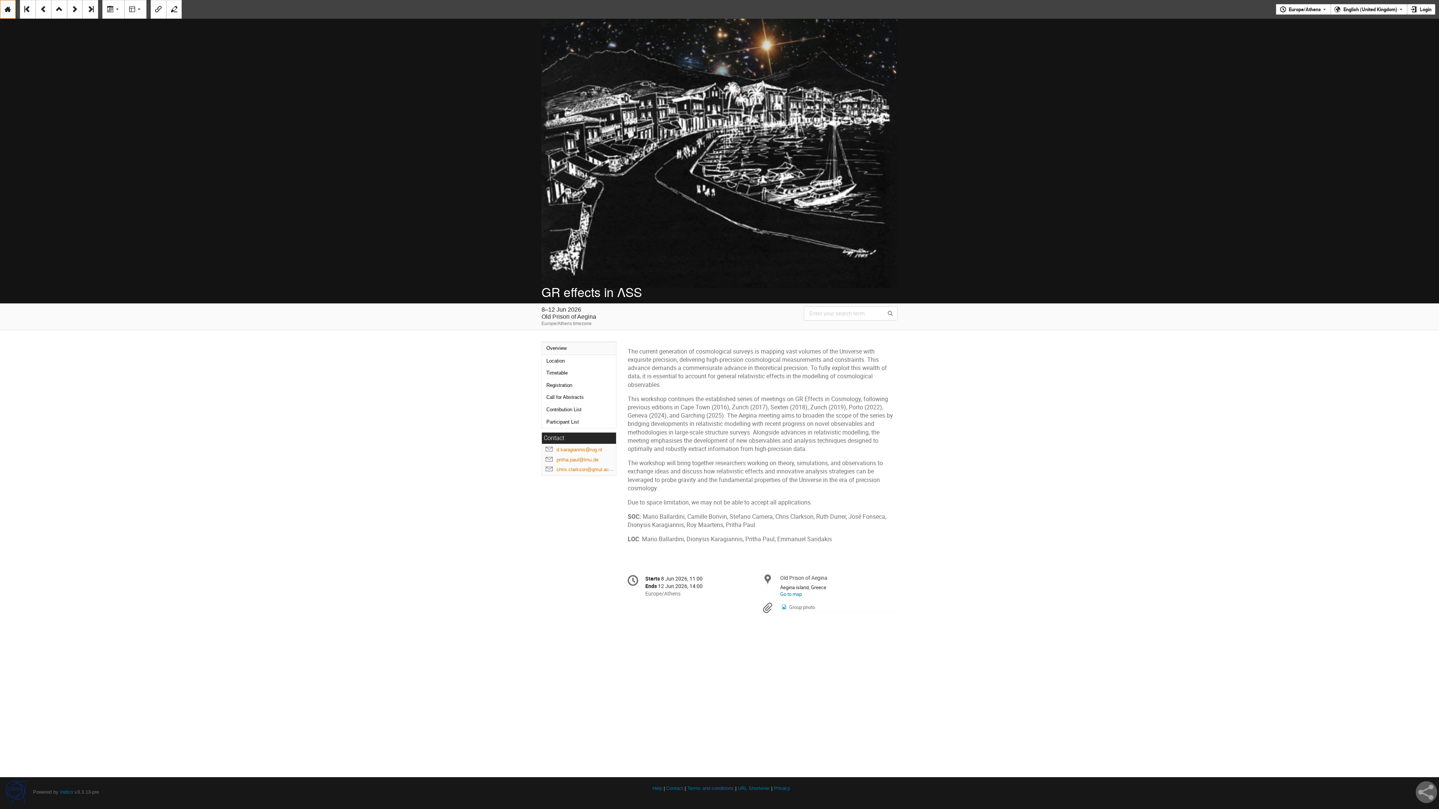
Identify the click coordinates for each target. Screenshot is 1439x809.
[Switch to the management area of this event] (174, 9)
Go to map (791, 594)
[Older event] (43, 9)
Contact (674, 788)
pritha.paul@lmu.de (577, 460)
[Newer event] (75, 9)
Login (1426, 9)
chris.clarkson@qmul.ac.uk (586, 469)
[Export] (113, 9)
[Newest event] (90, 9)
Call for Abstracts (565, 397)
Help (657, 788)
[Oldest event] (28, 9)
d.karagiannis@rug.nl (579, 449)
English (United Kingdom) (1370, 9)
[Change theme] (135, 9)
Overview (556, 348)
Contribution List (564, 409)
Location (555, 361)
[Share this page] (1426, 792)
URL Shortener (754, 788)
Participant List (562, 422)
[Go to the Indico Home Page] (8, 9)
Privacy (782, 788)
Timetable (557, 373)
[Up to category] (59, 9)
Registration (559, 385)
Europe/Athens (1305, 9)
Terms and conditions (710, 788)
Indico (66, 792)
